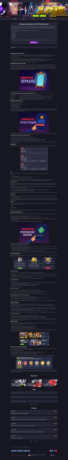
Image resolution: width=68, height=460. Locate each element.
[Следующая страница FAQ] (37, 404)
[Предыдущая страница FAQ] (31, 404)
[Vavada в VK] (52, 451)
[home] (14, 1)
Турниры (21, 447)
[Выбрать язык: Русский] (56, 1)
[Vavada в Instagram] (50, 451)
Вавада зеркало (34, 42)
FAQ (30, 447)
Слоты (12, 447)
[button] (67, 10)
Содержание (26, 447)
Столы (18, 447)
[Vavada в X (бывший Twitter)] (54, 451)
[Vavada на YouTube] (56, 451)
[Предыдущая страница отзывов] (31, 441)
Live (15, 447)
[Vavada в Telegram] (52, 1)
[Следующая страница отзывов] (37, 441)
